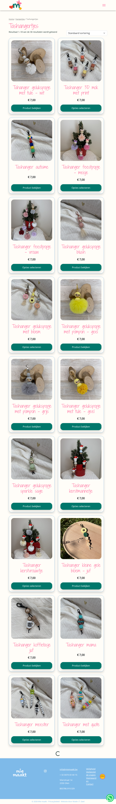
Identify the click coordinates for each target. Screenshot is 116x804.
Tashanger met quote (81, 724)
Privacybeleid (54, 801)
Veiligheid (90, 768)
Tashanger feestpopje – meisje (81, 170)
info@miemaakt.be (69, 769)
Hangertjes (20, 19)
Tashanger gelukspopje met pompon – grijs (31, 409)
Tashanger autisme (31, 167)
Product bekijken (32, 108)
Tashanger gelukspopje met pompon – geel (81, 329)
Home (11, 19)
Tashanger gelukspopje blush (81, 249)
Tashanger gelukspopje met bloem (31, 329)
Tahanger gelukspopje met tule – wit (32, 90)
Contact (89, 784)
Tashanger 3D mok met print (81, 90)
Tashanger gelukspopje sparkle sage (31, 488)
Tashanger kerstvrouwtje (32, 568)
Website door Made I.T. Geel (72, 801)
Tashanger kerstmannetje (81, 488)
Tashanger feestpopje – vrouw (32, 249)
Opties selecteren (81, 108)
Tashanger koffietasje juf (32, 647)
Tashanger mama (81, 644)
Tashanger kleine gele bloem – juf (81, 568)
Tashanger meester (31, 724)
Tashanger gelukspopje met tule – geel (81, 409)
